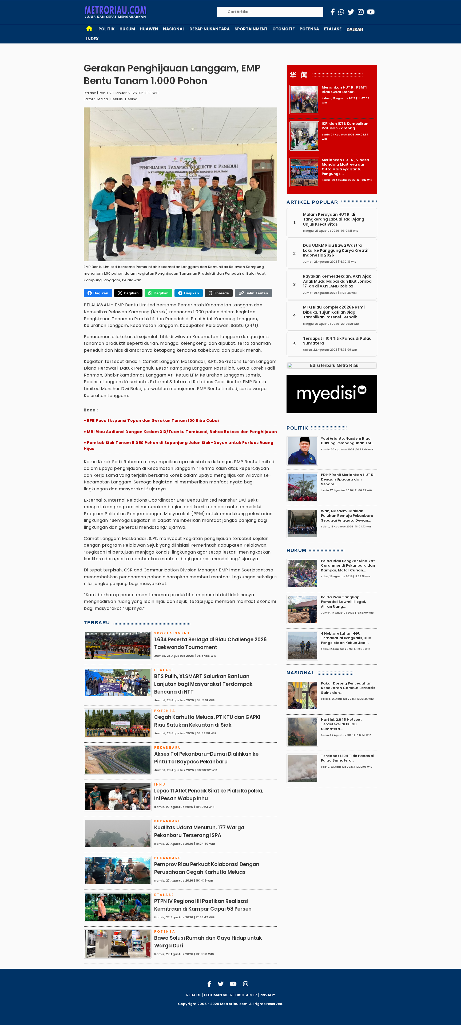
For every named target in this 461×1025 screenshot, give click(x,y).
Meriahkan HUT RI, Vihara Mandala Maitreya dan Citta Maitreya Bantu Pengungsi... (345, 166)
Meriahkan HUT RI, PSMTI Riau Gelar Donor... (344, 89)
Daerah (355, 29)
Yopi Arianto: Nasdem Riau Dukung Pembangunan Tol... (347, 441)
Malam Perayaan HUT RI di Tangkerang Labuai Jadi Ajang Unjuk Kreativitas (333, 219)
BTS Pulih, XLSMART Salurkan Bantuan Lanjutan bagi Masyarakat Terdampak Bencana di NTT (203, 684)
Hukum (127, 29)
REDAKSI (193, 995)
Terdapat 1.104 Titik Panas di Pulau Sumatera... (347, 758)
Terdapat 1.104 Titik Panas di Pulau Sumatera (337, 341)
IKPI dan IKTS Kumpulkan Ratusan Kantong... (345, 126)
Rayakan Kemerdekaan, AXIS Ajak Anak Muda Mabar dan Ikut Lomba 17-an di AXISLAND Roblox (337, 281)
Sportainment (251, 29)
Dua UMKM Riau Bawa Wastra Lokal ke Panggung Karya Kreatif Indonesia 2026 (336, 250)
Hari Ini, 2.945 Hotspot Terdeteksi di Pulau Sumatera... (341, 724)
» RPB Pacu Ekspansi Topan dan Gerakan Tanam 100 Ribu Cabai (151, 420)
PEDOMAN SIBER (218, 995)
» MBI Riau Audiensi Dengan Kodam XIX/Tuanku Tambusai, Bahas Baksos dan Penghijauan (180, 431)
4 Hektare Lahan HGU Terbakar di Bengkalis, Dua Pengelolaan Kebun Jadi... (346, 638)
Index (92, 39)
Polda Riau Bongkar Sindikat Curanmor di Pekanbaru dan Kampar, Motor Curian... (348, 565)
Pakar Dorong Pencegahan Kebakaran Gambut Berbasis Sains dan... (348, 688)
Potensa (309, 29)
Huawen (149, 29)
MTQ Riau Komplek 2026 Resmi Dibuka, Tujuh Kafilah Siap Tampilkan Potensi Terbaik (334, 312)
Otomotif (283, 29)
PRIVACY (267, 995)
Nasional (174, 29)
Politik (106, 29)
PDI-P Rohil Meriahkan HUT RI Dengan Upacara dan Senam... (348, 479)
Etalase (332, 29)
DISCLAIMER (246, 995)
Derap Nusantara (209, 29)
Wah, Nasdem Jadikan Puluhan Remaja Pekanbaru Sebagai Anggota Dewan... (347, 516)
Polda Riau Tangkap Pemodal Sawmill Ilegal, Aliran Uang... (343, 602)
